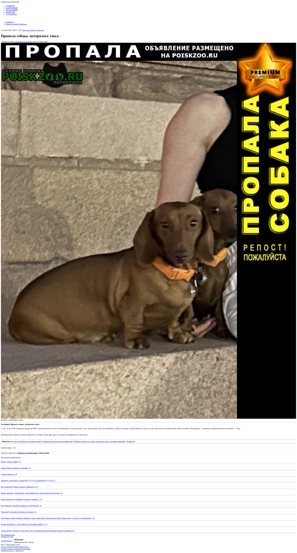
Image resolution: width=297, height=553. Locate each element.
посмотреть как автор (23, 42)
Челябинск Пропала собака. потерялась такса (91, 442)
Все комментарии (8, 535)
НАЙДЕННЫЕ (12, 8)
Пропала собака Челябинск (33, 30)
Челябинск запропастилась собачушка (58, 442)
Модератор (18, 539)
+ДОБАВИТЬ (11, 14)
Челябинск (131, 442)
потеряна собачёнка (118, 442)
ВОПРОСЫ (10, 12)
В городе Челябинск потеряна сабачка (27, 442)
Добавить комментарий (27, 453)
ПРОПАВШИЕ (12, 10)
